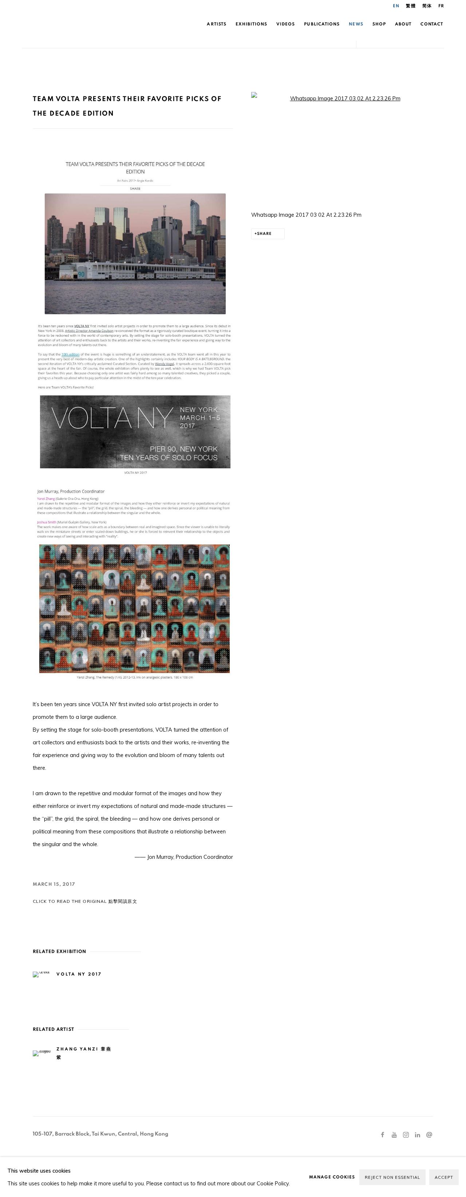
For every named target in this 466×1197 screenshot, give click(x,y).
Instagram (406, 1135)
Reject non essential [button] (392, 1177)
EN (396, 6)
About (403, 24)
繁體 (410, 6)
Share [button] (264, 234)
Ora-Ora (105, 24)
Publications (322, 24)
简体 (427, 6)
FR (441, 6)
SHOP (379, 24)
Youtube (394, 1135)
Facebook (382, 1135)
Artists (216, 24)
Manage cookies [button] (332, 1177)
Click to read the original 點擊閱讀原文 (85, 901)
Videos (285, 24)
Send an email (429, 1135)
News (356, 24)
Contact (431, 24)
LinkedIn (417, 1135)
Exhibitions (251, 24)
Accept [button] (444, 1177)
